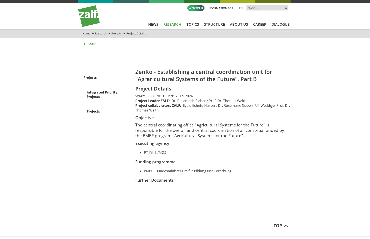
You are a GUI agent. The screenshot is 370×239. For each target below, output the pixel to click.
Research (101, 33)
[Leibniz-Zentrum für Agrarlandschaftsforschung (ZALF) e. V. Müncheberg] (89, 26)
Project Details (136, 33)
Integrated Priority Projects (102, 94)
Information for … (222, 8)
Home (86, 33)
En (241, 8)
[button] (285, 8)
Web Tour (196, 8)
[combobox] (266, 8)
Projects (116, 33)
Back (91, 44)
